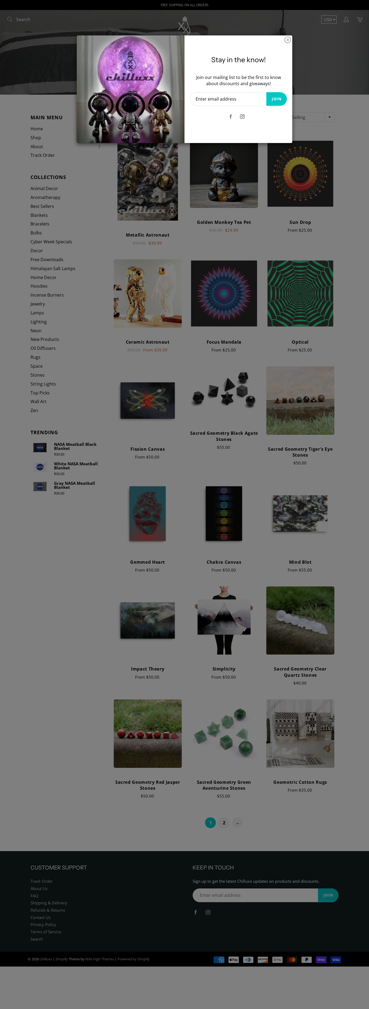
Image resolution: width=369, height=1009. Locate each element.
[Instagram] (242, 116)
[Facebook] (231, 116)
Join (276, 98)
